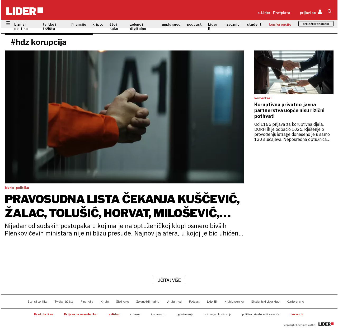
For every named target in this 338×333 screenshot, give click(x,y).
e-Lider (263, 13)
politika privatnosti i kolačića (261, 314)
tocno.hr (297, 314)
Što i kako (122, 301)
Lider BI (212, 26)
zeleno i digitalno (138, 26)
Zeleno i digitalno (147, 301)
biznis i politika (21, 26)
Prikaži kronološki (316, 24)
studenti (254, 24)
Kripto (105, 301)
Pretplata (281, 13)
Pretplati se (43, 314)
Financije (87, 301)
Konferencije (295, 301)
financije (78, 24)
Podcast (194, 301)
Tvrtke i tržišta (64, 301)
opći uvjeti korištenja (218, 314)
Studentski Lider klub (265, 301)
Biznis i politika (37, 301)
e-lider (114, 314)
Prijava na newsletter (81, 314)
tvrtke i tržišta (49, 26)
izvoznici (233, 24)
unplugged (171, 24)
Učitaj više (169, 280)
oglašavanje (185, 314)
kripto (97, 24)
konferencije (280, 24)
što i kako (114, 26)
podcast (194, 24)
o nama (135, 314)
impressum (158, 314)
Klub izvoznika (234, 301)
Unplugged (174, 301)
